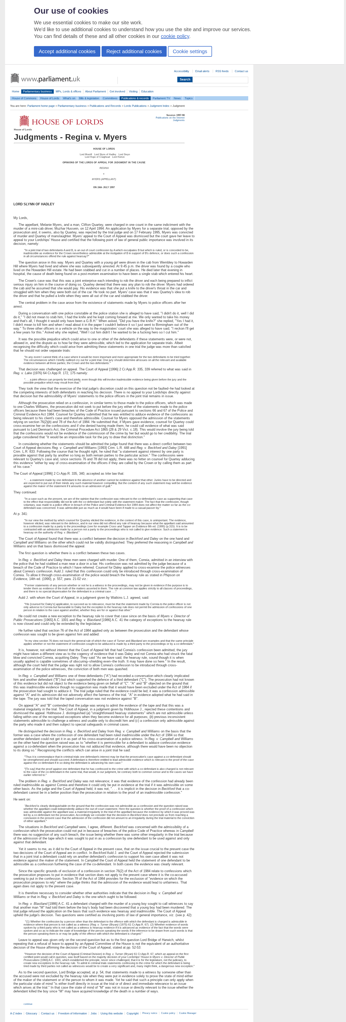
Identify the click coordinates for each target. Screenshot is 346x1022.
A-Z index (16, 1013)
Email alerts (202, 71)
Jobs (94, 1013)
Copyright (133, 1013)
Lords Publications (135, 105)
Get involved (117, 91)
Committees (110, 98)
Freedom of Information (72, 1013)
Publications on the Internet (170, 117)
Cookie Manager (187, 1013)
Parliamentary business (37, 91)
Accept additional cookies (67, 51)
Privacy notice (149, 1013)
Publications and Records (105, 105)
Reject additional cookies (134, 51)
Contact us (241, 71)
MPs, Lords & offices (68, 91)
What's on (69, 98)
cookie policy (175, 36)
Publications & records (135, 98)
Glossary (31, 1013)
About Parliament (95, 91)
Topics (189, 98)
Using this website (112, 1013)
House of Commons (24, 98)
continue (28, 1004)
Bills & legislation (89, 98)
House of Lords (49, 98)
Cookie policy (168, 1013)
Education (147, 91)
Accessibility (181, 71)
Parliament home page (41, 105)
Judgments (179, 120)
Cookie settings (190, 51)
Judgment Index (159, 105)
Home (15, 91)
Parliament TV (161, 98)
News (177, 98)
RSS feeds (222, 71)
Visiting (133, 91)
